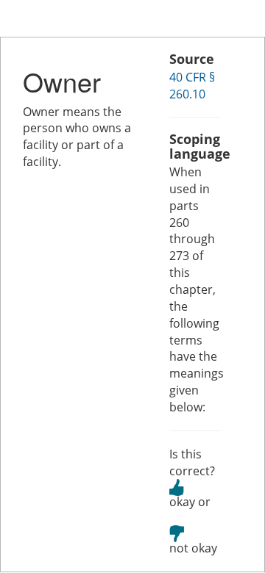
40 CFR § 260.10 (192, 85)
